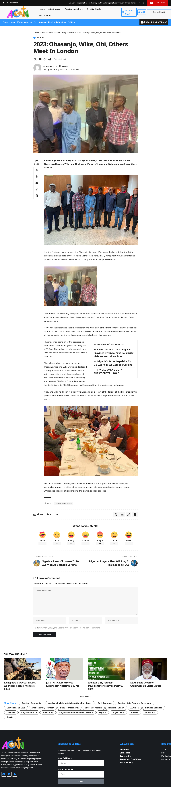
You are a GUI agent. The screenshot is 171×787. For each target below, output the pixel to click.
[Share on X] (35, 59)
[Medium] (9, 774)
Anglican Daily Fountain (43, 707)
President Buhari (116, 707)
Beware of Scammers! (110, 344)
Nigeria (102, 712)
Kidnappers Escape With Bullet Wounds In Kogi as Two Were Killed (20, 686)
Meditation (150, 712)
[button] (45, 59)
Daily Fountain (105, 703)
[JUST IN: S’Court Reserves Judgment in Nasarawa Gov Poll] (64, 669)
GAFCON (134, 712)
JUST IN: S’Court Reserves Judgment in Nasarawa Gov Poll (62, 684)
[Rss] (14, 774)
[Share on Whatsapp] (37, 176)
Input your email (65, 769)
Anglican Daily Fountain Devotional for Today (70, 703)
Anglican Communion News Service (76, 712)
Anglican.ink (118, 712)
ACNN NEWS (51, 66)
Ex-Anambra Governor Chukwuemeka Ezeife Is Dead (146, 684)
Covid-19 (11, 712)
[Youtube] (3, 774)
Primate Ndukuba (153, 707)
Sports (10, 717)
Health (51, 22)
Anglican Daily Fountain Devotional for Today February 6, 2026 (105, 686)
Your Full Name (65, 758)
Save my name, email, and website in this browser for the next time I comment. (68, 628)
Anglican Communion (63, 503)
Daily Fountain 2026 (69, 707)
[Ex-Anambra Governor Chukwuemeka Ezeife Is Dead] (148, 669)
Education (61, 22)
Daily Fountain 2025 (16, 707)
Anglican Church (29, 712)
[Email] (40, 59)
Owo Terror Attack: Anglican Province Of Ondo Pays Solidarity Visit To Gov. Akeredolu (113, 353)
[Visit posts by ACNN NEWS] (37, 68)
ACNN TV (134, 707)
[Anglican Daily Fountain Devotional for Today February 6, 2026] (106, 669)
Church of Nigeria (93, 707)
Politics (71, 22)
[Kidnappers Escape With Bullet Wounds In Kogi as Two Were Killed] (22, 669)
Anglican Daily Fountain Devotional (134, 703)
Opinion (42, 22)
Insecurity (48, 712)
